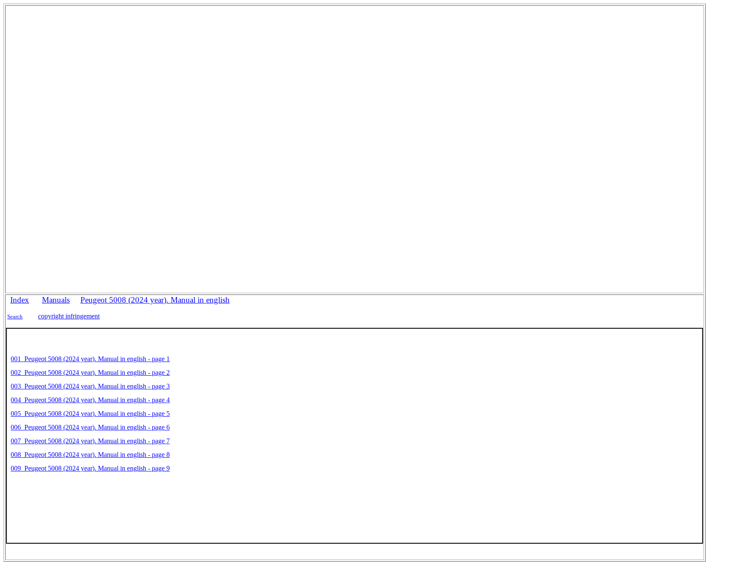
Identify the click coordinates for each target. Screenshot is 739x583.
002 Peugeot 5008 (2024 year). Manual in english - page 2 (90, 372)
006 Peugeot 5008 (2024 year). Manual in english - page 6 (90, 427)
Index (19, 299)
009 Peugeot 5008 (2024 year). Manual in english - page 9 (90, 468)
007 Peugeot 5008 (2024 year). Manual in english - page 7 (90, 441)
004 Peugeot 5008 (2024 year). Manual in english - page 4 (90, 399)
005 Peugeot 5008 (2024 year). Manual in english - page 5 (90, 413)
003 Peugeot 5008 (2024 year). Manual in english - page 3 (90, 386)
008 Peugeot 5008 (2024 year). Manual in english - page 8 (90, 454)
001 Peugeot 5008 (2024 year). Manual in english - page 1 (90, 358)
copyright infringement (69, 316)
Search (15, 316)
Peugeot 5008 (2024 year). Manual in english (155, 299)
